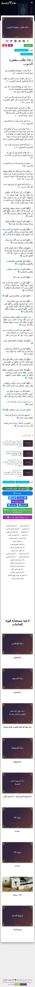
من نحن (30, 982)
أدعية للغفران (25, 529)
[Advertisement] (17, 598)
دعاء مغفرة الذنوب (11, 556)
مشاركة (18, 493)
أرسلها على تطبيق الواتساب (16, 488)
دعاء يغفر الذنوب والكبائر (17, 572)
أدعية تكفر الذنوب (24, 525)
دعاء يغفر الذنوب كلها (17, 569)
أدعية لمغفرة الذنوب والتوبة (21, 50)
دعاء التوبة (25, 535)
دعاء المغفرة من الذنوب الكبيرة (17, 538)
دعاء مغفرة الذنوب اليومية (17, 560)
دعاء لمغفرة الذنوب (24, 556)
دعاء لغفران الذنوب (11, 553)
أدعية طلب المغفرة (11, 525)
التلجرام (24, 505)
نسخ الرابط (28, 45)
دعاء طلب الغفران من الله (17, 547)
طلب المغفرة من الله (18, 578)
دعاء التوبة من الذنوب (13, 535)
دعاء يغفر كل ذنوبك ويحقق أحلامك (17, 575)
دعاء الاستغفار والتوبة (12, 532)
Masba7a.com (22, 980)
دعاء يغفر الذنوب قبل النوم (17, 566)
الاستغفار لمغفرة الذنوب (12, 529)
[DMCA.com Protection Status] (20, 984)
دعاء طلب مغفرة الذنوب (17, 550)
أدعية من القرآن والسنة (26, 54)
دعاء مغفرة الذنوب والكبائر (17, 563)
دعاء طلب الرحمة (17, 541)
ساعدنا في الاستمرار (17, 982)
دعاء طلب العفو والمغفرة (17, 544)
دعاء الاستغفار (25, 532)
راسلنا (25, 982)
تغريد (13, 498)
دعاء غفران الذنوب (24, 553)
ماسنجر (13, 505)
